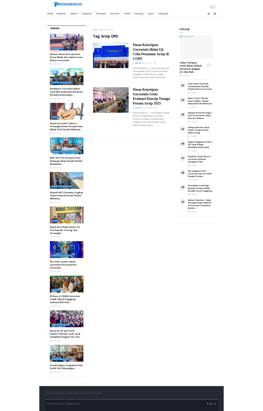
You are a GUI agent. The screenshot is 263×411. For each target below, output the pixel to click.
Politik (127, 13)
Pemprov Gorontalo (62, 82)
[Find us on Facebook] (207, 403)
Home (50, 13)
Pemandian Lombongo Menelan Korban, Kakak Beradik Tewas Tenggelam (200, 188)
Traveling (138, 13)
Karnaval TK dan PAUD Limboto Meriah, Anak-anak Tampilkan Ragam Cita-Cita (65, 333)
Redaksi (76, 393)
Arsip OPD (109, 29)
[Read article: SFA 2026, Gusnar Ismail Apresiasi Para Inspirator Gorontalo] (67, 249)
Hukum (55, 117)
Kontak (68, 393)
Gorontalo (57, 48)
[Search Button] (209, 13)
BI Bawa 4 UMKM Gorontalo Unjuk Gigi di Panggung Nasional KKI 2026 (65, 299)
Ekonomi (114, 13)
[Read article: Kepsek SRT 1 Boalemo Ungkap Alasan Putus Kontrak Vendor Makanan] (67, 180)
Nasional (87, 13)
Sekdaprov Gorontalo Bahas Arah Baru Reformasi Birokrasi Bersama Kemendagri (66, 91)
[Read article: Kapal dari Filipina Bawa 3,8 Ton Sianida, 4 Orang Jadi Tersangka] (67, 215)
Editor (138, 63)
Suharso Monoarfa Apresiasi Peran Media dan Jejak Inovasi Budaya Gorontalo (66, 57)
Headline (60, 13)
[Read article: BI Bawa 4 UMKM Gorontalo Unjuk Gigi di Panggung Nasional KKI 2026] (67, 284)
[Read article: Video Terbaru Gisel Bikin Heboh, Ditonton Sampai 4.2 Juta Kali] (196, 47)
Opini (150, 13)
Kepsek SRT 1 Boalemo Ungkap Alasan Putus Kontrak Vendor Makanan (66, 195)
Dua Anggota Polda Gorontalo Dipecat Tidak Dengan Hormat (199, 173)
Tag (101, 29)
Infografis (163, 13)
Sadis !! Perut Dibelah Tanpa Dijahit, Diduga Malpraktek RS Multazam (200, 101)
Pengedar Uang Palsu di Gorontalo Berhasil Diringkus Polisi (199, 159)
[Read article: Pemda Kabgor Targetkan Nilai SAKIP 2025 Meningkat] (67, 353)
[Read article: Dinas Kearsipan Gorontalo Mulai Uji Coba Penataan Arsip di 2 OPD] (111, 55)
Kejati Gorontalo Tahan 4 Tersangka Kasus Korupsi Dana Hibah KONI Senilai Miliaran (66, 126)
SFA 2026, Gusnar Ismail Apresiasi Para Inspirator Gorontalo (63, 264)
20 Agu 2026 (56, 341)
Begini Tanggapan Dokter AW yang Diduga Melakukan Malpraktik (200, 144)
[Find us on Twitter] (215, 403)
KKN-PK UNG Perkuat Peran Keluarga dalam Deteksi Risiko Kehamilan (66, 160)
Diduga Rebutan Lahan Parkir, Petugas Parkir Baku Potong (198, 130)
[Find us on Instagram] (211, 403)
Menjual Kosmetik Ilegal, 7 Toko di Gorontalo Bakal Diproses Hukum (200, 115)
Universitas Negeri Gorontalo (66, 152)
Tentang (58, 393)
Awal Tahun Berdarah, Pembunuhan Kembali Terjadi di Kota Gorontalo (200, 86)
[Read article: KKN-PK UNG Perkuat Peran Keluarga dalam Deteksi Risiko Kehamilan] (67, 145)
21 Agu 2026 (56, 64)
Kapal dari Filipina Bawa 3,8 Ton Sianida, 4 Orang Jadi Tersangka (65, 230)
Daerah (74, 13)
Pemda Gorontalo (60, 325)
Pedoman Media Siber (92, 393)
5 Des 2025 (148, 63)
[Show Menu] (215, 14)
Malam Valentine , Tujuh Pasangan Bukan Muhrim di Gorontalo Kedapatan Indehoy (199, 204)
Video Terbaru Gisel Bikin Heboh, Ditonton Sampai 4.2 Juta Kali (191, 67)
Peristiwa (101, 13)
